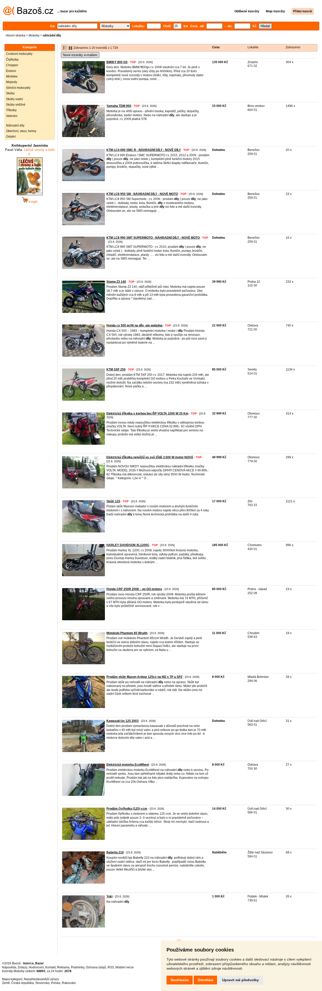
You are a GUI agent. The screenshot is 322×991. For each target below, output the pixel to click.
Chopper (12, 65)
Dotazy (22, 967)
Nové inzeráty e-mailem (80, 55)
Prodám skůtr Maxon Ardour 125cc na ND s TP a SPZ (144, 677)
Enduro (11, 71)
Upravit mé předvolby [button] (240, 980)
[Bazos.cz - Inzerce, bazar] (28, 14)
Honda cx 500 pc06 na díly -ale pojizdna (134, 325)
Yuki (109, 896)
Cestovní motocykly (19, 54)
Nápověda (9, 967)
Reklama (63, 967)
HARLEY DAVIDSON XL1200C (127, 545)
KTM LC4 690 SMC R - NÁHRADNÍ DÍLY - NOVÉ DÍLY (143, 150)
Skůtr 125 (113, 501)
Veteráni (11, 116)
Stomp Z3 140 (116, 281)
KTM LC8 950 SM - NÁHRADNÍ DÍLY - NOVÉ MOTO (142, 194)
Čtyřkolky (12, 59)
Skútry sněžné (15, 104)
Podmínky (77, 967)
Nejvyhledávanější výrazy (41, 979)
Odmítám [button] (205, 980)
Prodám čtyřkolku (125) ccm (126, 808)
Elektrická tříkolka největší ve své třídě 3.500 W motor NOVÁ (149, 457)
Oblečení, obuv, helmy (21, 131)
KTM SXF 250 (116, 369)
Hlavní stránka (15, 35)
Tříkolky (11, 110)
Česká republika (22, 983)
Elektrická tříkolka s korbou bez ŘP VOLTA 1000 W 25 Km (147, 413)
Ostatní (11, 136)
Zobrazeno (293, 47)
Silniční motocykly (18, 88)
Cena (216, 47)
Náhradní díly (15, 125)
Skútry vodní (14, 99)
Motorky (34, 35)
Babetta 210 (115, 852)
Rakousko (69, 983)
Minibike (12, 76)
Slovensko (42, 983)
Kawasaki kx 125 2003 (122, 721)
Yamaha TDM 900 (118, 106)
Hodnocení (36, 967)
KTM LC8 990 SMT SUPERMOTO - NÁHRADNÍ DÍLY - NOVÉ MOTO (153, 237)
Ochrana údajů (96, 967)
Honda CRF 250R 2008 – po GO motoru (134, 589)
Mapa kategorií (12, 979)
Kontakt (50, 967)
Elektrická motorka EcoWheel (127, 764)
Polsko (55, 983)
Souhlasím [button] (180, 980)
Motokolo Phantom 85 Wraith (126, 633)
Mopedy (11, 82)
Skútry (10, 93)
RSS (111, 967)
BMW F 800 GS (117, 62)
